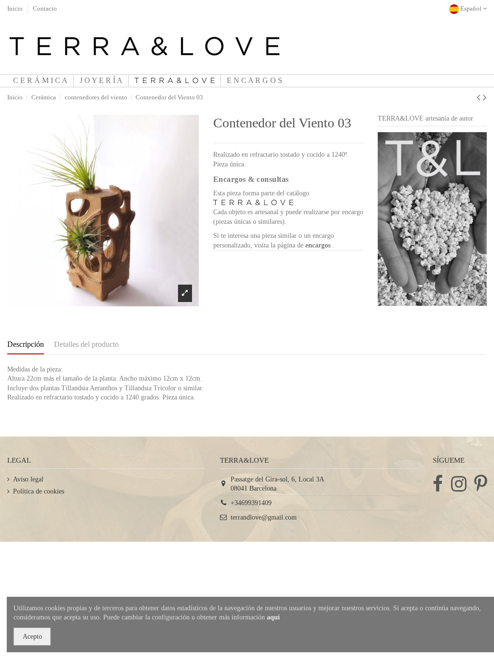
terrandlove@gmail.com (264, 517)
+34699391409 (251, 503)
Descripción (25, 344)
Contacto (45, 8)
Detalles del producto (86, 344)
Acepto (32, 636)
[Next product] (485, 97)
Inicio (15, 8)
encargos (318, 245)
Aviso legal (28, 479)
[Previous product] (480, 97)
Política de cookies (38, 491)
